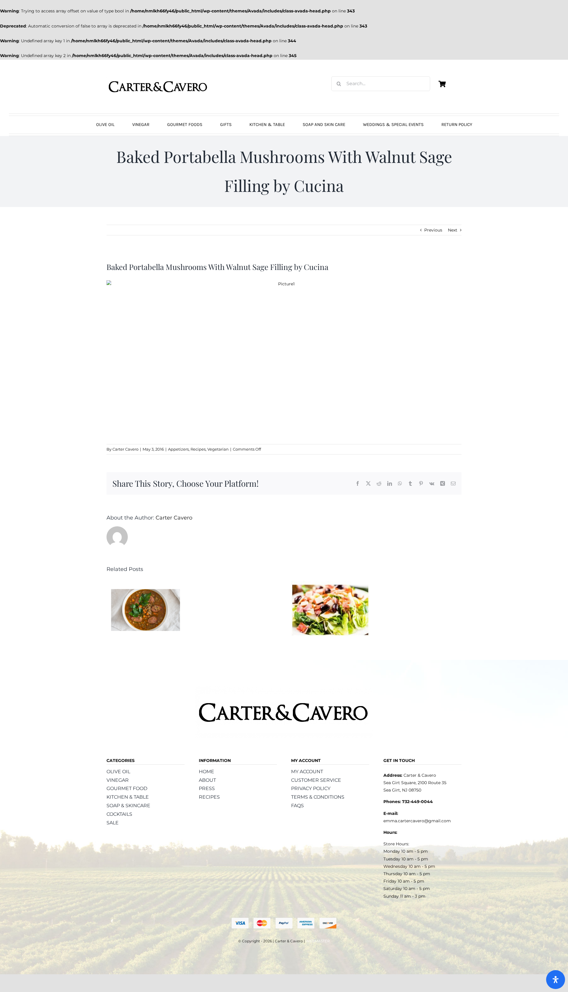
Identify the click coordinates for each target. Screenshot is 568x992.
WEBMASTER (318, 941)
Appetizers (178, 449)
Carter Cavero (125, 449)
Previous (433, 230)
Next (452, 230)
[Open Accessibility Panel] (555, 979)
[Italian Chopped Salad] (330, 582)
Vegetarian (218, 449)
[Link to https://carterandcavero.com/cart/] (441, 83)
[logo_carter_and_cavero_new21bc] (158, 73)
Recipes (198, 449)
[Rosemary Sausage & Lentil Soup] (145, 582)
